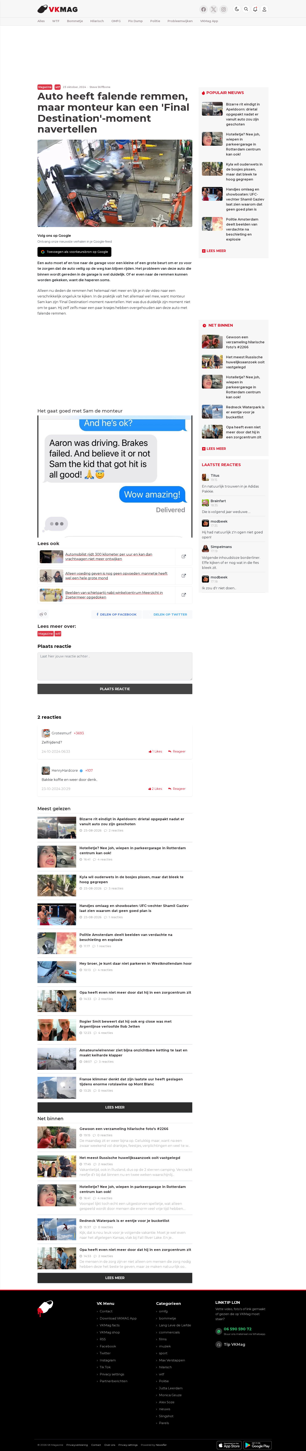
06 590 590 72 (238, 1329)
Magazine (44, 87)
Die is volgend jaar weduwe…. (226, 512)
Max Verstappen (172, 1360)
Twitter (105, 1353)
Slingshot (166, 1416)
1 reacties (116, 917)
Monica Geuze (170, 1395)
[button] (246, 9)
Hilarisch (97, 21)
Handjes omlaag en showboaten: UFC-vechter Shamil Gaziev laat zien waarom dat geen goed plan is (245, 199)
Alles (41, 21)
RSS (103, 1339)
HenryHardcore (65, 771)
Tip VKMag (234, 1344)
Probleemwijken (180, 21)
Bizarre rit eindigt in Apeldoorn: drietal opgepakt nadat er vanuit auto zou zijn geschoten (243, 114)
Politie (155, 21)
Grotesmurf (61, 733)
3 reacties (116, 888)
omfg (163, 1311)
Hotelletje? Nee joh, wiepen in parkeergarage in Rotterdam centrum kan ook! (243, 144)
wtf (57, 87)
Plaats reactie (115, 689)
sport (163, 1353)
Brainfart (218, 501)
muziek (165, 1346)
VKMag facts (109, 1325)
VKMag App (209, 21)
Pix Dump (135, 21)
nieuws (164, 1409)
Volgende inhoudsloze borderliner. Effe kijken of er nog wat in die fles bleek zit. (231, 563)
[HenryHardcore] (46, 770)
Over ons (109, 1444)
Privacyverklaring (77, 1444)
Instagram (108, 1360)
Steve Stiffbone (100, 87)
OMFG (116, 21)
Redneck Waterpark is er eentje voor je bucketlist (124, 1221)
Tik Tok (105, 1367)
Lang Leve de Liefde (175, 1325)
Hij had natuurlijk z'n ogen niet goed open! (232, 534)
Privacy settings (112, 1374)
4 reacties (105, 859)
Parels (164, 1423)
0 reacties (105, 1090)
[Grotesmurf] (46, 733)
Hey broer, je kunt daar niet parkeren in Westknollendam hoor (136, 964)
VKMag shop (110, 1332)
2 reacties (116, 830)
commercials (169, 1332)
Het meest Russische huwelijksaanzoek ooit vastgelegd (130, 1158)
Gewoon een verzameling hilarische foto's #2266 (124, 1129)
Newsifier (161, 1444)
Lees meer (114, 1107)
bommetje (167, 1318)
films (163, 1339)
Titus (215, 475)
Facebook (108, 1346)
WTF (56, 21)
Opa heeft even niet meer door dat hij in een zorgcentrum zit (135, 993)
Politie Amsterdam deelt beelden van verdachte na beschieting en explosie (242, 229)
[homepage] (90, 8)
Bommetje (75, 21)
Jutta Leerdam (171, 1388)
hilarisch (165, 1367)
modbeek (219, 521)
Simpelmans (221, 547)
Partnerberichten (113, 1381)
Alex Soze (166, 1402)
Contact (106, 1311)
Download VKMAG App (118, 1318)
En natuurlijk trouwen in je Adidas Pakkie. (230, 488)
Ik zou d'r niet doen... (219, 588)
